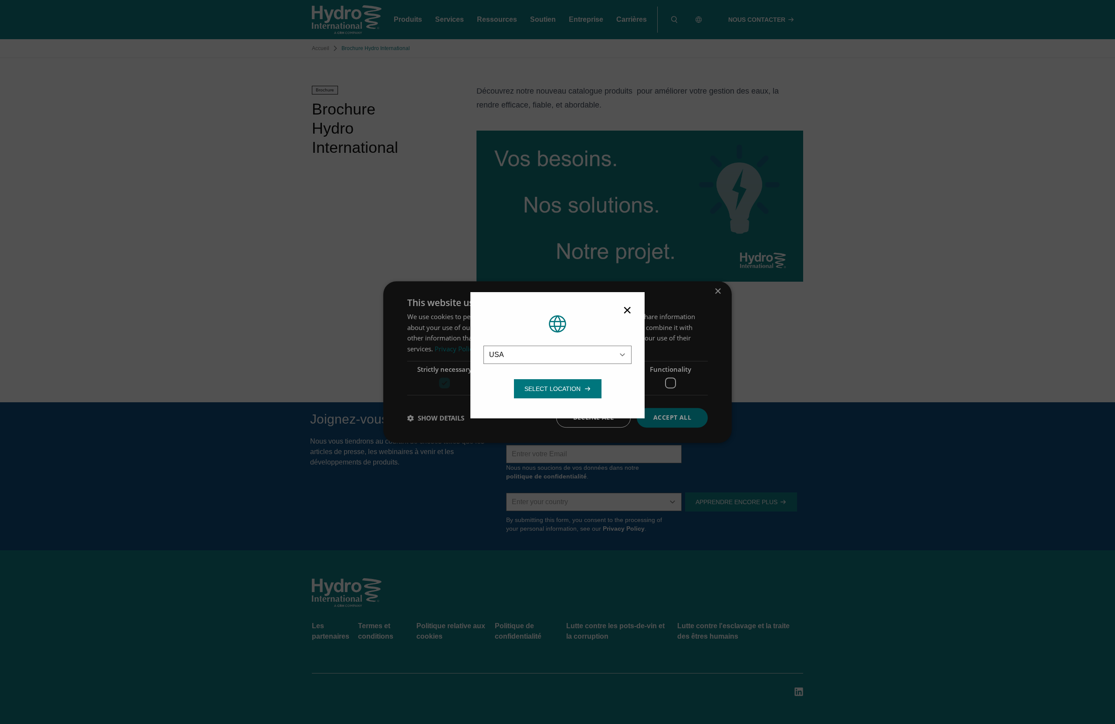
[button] (552, 388)
